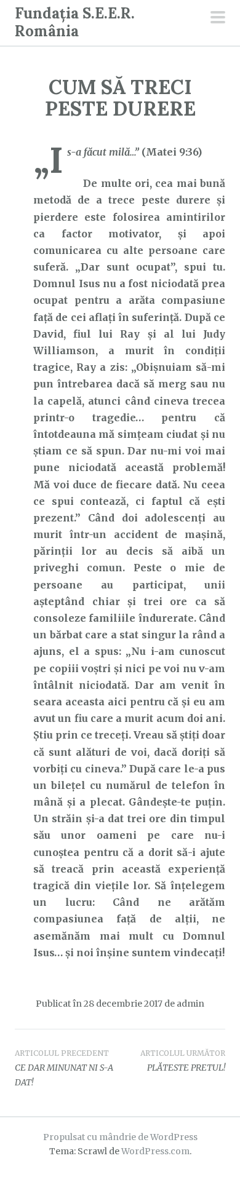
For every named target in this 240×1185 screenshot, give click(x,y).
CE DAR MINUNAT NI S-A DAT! (64, 1068)
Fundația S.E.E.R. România (75, 22)
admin (190, 1003)
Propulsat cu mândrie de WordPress (120, 1137)
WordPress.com (155, 1151)
